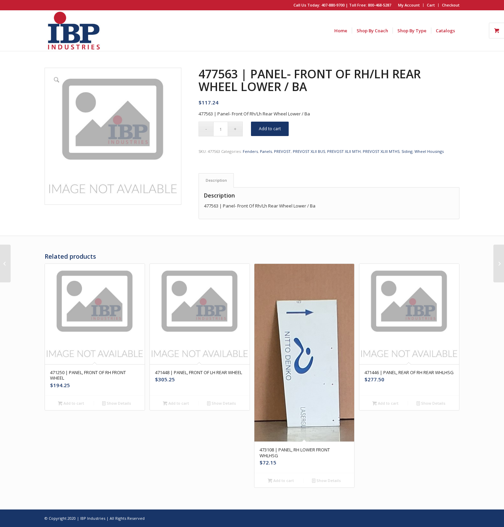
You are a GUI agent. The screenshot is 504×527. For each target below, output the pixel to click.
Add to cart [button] (73, 403)
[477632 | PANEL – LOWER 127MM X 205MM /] (498, 263)
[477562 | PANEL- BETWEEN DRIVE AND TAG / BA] (5, 263)
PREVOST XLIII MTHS (381, 151)
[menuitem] (409, 5)
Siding (406, 151)
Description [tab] (216, 180)
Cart (431, 5)
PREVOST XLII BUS (309, 151)
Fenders (250, 151)
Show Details (118, 403)
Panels (266, 151)
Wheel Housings (429, 151)
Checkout (450, 5)
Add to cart (270, 129)
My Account (409, 5)
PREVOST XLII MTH (344, 151)
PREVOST (282, 151)
